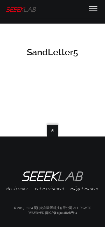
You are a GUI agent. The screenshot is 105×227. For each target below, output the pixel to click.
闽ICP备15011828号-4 (61, 213)
